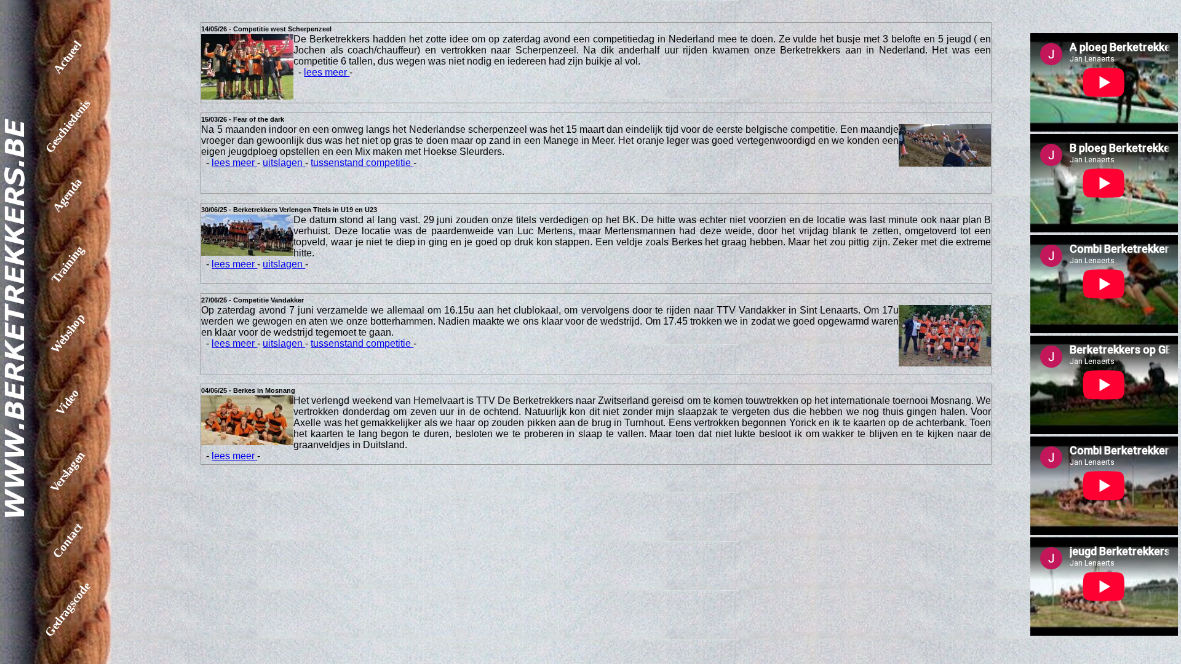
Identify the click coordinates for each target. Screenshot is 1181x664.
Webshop (67, 333)
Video (67, 402)
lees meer (326, 72)
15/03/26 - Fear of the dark (242, 119)
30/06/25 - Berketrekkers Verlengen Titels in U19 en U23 (289, 209)
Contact (67, 540)
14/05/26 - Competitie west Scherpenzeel (266, 29)
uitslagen (284, 162)
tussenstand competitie (362, 162)
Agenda (67, 195)
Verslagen (67, 471)
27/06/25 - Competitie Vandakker (252, 300)
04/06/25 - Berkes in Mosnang (248, 390)
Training (67, 264)
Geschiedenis (68, 126)
